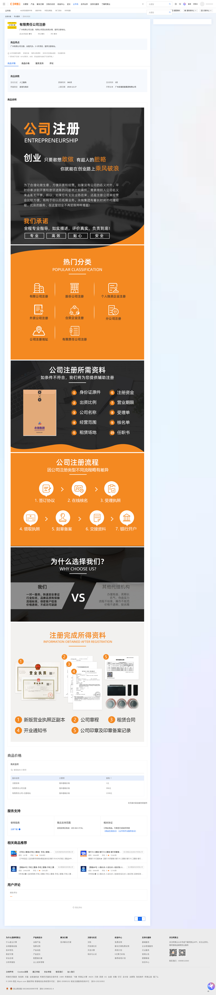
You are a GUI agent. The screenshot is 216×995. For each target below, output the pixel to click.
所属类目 (14, 87)
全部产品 (36, 942)
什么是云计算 (11, 942)
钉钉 (120, 977)
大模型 (25, 4)
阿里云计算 (82, 977)
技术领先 (9, 950)
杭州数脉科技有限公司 (65, 867)
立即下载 (14, 829)
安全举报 (47, 972)
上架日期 (61, 87)
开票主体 (109, 87)
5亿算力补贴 (120, 954)
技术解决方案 (65, 942)
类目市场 (38, 10)
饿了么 (156, 977)
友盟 (110, 977)
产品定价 (36, 954)
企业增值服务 (147, 946)
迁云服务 (145, 950)
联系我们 (59, 972)
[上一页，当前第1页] (136, 919)
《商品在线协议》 (111, 831)
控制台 (195, 4)
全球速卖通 (34, 977)
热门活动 (58, 10)
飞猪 (75, 977)
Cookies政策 (23, 972)
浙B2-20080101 (63, 981)
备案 (189, 4)
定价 (68, 4)
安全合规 (9, 958)
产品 (32, 4)
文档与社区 (50, 4)
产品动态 (36, 950)
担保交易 (26, 53)
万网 (96, 977)
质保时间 (61, 82)
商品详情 (12, 63)
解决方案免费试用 (122, 946)
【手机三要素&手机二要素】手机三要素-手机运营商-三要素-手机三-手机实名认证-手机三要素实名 (36, 852)
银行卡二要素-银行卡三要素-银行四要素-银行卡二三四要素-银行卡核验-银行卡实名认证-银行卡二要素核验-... (104, 852)
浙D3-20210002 (98, 981)
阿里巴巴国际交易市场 (49, 977)
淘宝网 (21, 977)
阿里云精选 (48, 10)
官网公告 (145, 954)
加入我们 (71, 972)
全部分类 (8, 16)
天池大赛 (91, 950)
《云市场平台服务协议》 (127, 831)
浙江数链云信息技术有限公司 (133, 852)
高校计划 (118, 950)
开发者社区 (92, 946)
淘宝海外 (139, 977)
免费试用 (36, 946)
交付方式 (14, 82)
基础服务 (145, 942)
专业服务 (17, 16)
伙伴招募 (68, 10)
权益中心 (61, 4)
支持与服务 (94, 4)
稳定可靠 (9, 954)
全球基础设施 (11, 946)
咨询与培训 (26, 16)
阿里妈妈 (68, 977)
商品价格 (26, 63)
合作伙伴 (84, 4)
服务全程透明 (35, 53)
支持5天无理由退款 (49, 53)
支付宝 (125, 977)
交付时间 (109, 82)
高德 (101, 977)
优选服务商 (61, 53)
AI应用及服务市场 (26, 10)
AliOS (91, 977)
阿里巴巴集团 (11, 977)
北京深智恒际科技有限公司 (64, 852)
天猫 (26, 977)
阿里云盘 (148, 977)
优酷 (115, 977)
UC (105, 977)
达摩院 (132, 977)
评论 (52, 63)
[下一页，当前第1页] (143, 919)
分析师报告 (10, 962)
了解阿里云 (106, 4)
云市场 (75, 4)
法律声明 (9, 972)
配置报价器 (37, 958)
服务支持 (40, 63)
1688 (61, 977)
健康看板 (145, 958)
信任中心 (145, 962)
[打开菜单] (4, 4)
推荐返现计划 (120, 958)
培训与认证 (92, 954)
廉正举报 (36, 972)
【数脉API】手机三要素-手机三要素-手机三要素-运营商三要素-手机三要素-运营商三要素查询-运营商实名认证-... (37, 867)
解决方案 (40, 4)
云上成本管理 (38, 962)
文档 (89, 942)
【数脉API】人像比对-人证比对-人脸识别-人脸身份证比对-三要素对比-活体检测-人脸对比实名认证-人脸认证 (107, 867)
